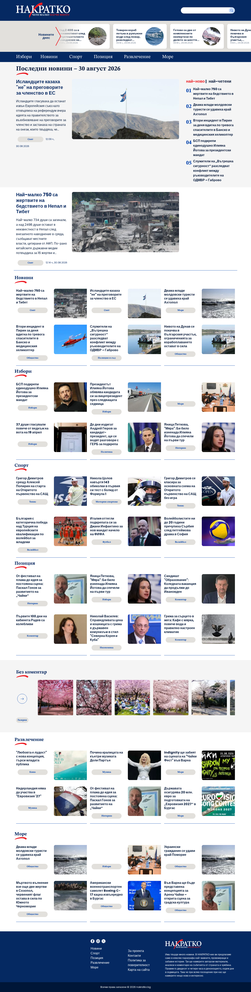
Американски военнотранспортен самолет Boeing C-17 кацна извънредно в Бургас (106, 891)
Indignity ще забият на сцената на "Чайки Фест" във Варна (180, 757)
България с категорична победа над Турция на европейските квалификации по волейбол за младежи (31, 530)
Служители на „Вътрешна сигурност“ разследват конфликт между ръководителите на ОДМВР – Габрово (213, 170)
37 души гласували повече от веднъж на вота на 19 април (32, 429)
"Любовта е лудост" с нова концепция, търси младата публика (31, 758)
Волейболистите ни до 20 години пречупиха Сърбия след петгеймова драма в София (179, 526)
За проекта (136, 951)
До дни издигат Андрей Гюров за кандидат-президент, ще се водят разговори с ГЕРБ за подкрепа (104, 434)
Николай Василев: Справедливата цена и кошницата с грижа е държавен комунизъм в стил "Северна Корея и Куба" (106, 628)
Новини (49, 57)
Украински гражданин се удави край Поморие (179, 851)
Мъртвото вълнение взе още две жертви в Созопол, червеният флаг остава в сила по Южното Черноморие (32, 894)
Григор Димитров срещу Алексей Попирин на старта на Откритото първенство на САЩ (32, 486)
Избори (24, 57)
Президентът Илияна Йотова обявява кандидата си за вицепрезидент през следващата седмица (106, 394)
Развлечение (137, 57)
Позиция (103, 57)
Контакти (134, 955)
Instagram (98, 941)
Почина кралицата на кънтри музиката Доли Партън (106, 757)
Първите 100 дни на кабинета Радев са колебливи (31, 620)
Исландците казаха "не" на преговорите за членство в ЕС (39, 87)
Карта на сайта (139, 969)
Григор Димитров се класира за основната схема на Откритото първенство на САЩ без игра (180, 488)
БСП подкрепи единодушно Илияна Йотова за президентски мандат (212, 148)
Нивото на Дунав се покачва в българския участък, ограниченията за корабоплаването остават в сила (180, 336)
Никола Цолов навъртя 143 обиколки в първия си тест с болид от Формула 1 (105, 486)
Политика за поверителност (139, 962)
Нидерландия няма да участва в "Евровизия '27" (31, 792)
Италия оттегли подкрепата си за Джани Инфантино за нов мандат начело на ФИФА (106, 526)
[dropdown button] (63, 56)
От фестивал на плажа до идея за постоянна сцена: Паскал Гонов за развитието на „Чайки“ (29, 586)
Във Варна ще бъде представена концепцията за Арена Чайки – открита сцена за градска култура (179, 892)
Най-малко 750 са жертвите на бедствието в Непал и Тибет (213, 94)
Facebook (93, 941)
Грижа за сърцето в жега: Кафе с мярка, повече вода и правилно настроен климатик (179, 624)
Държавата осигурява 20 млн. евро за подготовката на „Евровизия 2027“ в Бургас (180, 798)
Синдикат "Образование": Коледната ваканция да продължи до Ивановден (180, 584)
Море (167, 57)
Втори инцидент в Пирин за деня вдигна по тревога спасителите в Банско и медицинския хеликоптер (213, 127)
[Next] (22, 699)
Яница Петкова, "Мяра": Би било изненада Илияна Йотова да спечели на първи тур (179, 432)
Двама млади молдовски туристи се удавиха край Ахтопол (212, 109)
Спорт (75, 57)
